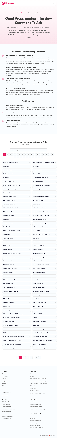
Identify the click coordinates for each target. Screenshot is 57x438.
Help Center (33, 386)
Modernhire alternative (8, 414)
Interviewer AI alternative (8, 409)
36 (36, 357)
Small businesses (34, 401)
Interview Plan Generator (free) (38, 378)
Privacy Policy (33, 423)
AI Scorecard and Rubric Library (38, 381)
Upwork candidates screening (37, 409)
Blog (31, 374)
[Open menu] (53, 3)
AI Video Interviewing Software (37, 393)
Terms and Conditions (35, 420)
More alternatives (6, 418)
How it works (5, 376)
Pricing (3, 374)
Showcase (4, 378)
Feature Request (6, 392)
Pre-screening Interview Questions (38, 383)
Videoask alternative (7, 411)
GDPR (3, 386)
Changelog (4, 395)
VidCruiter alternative (7, 416)
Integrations (5, 381)
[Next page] (39, 357)
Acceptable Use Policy (35, 425)
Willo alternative (6, 401)
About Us (32, 416)
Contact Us (32, 418)
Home (18, 13)
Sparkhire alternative (7, 406)
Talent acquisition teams (36, 406)
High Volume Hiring (34, 390)
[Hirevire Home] (8, 3)
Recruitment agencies (35, 404)
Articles (32, 376)
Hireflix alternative (6, 404)
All (4, 154)
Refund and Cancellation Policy (37, 427)
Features (4, 383)
